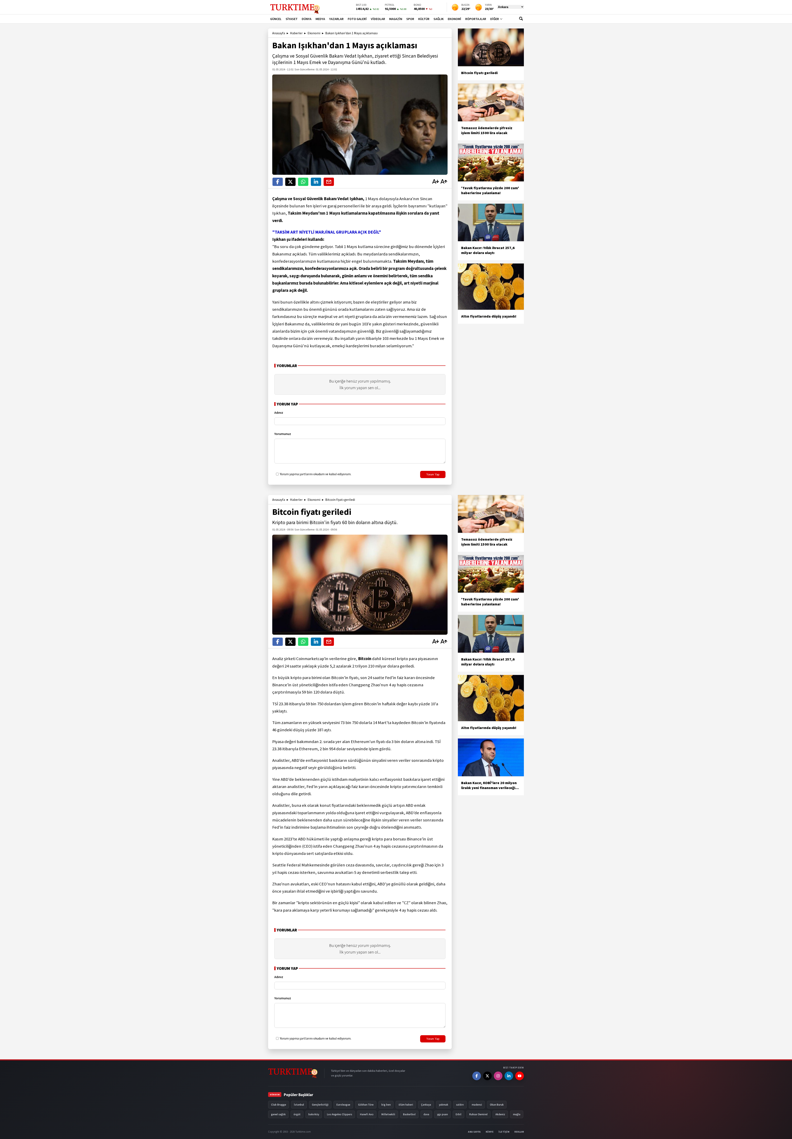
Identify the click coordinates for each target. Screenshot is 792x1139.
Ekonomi (314, 33)
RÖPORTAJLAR (475, 19)
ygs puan (442, 1114)
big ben (386, 1104)
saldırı (460, 1104)
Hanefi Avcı (367, 1114)
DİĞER (494, 19)
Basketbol (409, 1114)
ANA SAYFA (474, 1131)
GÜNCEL (276, 19)
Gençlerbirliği (320, 1104)
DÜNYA (306, 19)
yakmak (443, 1104)
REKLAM (519, 1131)
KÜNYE (490, 1131)
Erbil (458, 1114)
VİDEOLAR (378, 19)
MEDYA (320, 19)
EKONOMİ (454, 19)
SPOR (410, 19)
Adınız (278, 412)
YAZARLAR (336, 19)
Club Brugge (278, 1104)
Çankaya (426, 1104)
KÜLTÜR (423, 19)
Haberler (296, 33)
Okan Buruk (497, 1104)
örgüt (297, 1114)
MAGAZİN (395, 19)
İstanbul (299, 1104)
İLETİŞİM (504, 1131)
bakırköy (313, 1114)
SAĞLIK (439, 19)
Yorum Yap (432, 474)
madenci (477, 1104)
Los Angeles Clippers (339, 1114)
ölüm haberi (405, 1104)
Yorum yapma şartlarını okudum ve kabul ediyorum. (315, 474)
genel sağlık (278, 1114)
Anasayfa (278, 33)
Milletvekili (388, 1114)
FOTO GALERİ (357, 19)
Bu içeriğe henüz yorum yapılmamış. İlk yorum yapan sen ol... (360, 384)
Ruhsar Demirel (478, 1114)
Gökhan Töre (366, 1104)
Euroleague (343, 1104)
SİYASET (292, 19)
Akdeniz (500, 1114)
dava (426, 1114)
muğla (516, 1114)
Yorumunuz (282, 434)
